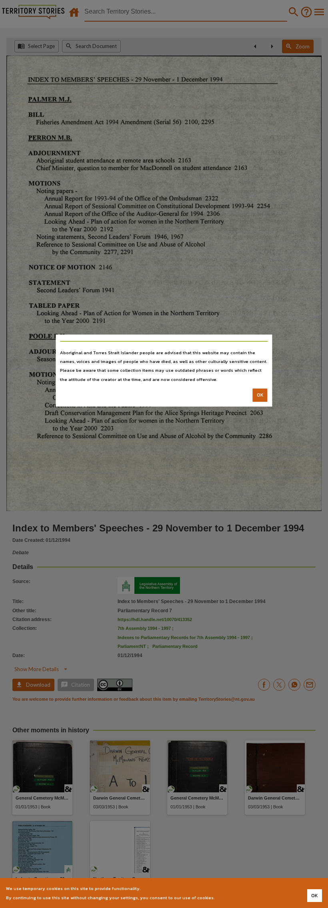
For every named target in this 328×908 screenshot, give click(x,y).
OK (260, 395)
